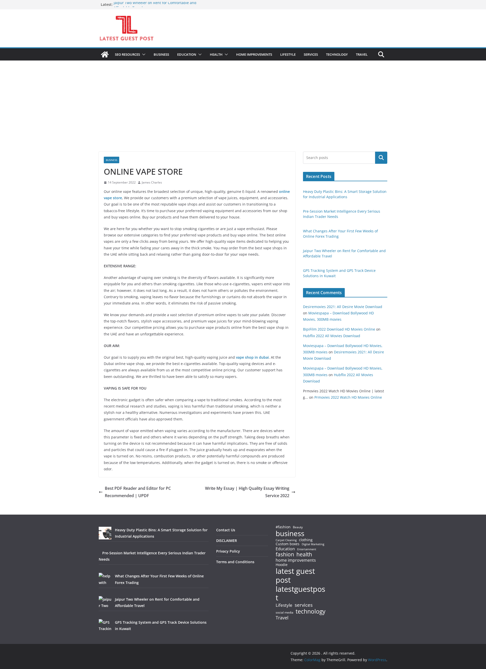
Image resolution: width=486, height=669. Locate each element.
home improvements (296, 560)
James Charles (152, 182)
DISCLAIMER (226, 540)
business (290, 533)
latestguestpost (300, 593)
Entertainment (306, 549)
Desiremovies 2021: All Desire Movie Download (342, 306)
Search (381, 157)
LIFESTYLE (288, 54)
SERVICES (311, 54)
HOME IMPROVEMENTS (254, 54)
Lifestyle (284, 605)
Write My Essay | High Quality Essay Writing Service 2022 (247, 491)
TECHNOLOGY (337, 54)
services (304, 605)
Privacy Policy (228, 551)
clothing (306, 540)
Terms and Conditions (235, 561)
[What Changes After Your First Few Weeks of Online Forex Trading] (105, 579)
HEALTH (216, 54)
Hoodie (282, 565)
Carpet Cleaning (286, 540)
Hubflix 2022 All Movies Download (331, 335)
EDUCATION (186, 54)
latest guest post (295, 575)
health (304, 554)
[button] (143, 54)
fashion (285, 554)
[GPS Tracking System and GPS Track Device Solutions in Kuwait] (105, 625)
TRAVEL (362, 54)
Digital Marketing (313, 544)
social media (284, 613)
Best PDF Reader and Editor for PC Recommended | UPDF (138, 491)
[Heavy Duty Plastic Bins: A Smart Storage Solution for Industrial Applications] (105, 533)
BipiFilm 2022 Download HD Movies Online (339, 329)
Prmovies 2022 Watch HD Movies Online (348, 397)
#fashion (283, 527)
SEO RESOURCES (127, 54)
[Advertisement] (243, 113)
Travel (282, 617)
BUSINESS (161, 54)
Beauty (298, 527)
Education (285, 548)
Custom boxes (287, 544)
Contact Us (225, 530)
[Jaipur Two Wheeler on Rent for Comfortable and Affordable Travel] (105, 602)
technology (311, 611)
